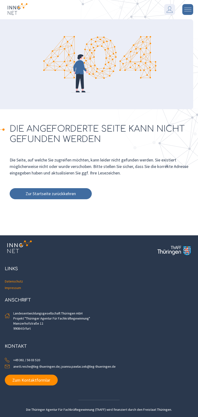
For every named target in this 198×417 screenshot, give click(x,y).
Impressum (13, 288)
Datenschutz (14, 281)
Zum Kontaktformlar (31, 380)
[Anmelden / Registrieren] (169, 9)
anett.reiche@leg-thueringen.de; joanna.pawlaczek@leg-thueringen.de (64, 366)
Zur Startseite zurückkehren (51, 193)
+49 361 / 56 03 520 (26, 360)
